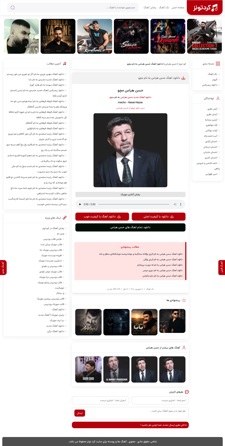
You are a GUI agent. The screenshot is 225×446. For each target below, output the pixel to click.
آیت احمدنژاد (210, 136)
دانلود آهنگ (58, 309)
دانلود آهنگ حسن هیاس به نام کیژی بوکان (163, 259)
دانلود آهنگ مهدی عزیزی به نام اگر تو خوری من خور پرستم (35, 74)
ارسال (80, 413)
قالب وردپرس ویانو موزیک (50, 282)
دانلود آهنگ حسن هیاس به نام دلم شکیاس (162, 276)
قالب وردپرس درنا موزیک (50, 277)
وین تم (60, 233)
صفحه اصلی (178, 7)
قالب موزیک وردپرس (54, 304)
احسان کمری (211, 157)
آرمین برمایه (211, 120)
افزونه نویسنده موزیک (51, 255)
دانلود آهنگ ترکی (55, 331)
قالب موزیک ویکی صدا (51, 244)
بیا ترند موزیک (57, 320)
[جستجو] (12, 7)
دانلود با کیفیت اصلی (156, 217)
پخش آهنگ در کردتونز (53, 228)
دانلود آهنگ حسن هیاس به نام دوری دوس (163, 270)
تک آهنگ (164, 7)
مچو (112, 97)
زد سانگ (60, 293)
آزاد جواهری (211, 125)
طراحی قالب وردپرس (52, 239)
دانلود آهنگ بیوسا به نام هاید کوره (47, 85)
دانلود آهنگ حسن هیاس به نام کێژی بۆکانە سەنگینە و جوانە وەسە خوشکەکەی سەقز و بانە (141, 254)
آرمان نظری (212, 114)
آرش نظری (212, 109)
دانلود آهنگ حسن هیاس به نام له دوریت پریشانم (160, 265)
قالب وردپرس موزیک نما (51, 250)
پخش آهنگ (149, 7)
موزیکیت (59, 288)
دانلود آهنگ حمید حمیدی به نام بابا (46, 79)
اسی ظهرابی (211, 174)
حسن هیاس (170, 64)
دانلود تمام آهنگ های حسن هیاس (130, 227)
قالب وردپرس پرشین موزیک (50, 299)
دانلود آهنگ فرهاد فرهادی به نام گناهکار (44, 123)
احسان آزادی (211, 141)
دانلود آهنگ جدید (142, 97)
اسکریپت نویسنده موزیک (50, 260)
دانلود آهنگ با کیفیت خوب (100, 217)
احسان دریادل (210, 147)
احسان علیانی (210, 152)
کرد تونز (182, 64)
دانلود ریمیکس (209, 85)
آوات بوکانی (211, 130)
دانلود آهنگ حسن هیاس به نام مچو (159, 78)
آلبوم (215, 79)
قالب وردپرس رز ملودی (51, 266)
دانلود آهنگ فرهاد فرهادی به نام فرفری (45, 128)
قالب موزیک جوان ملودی (50, 271)
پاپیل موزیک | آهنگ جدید (51, 315)
